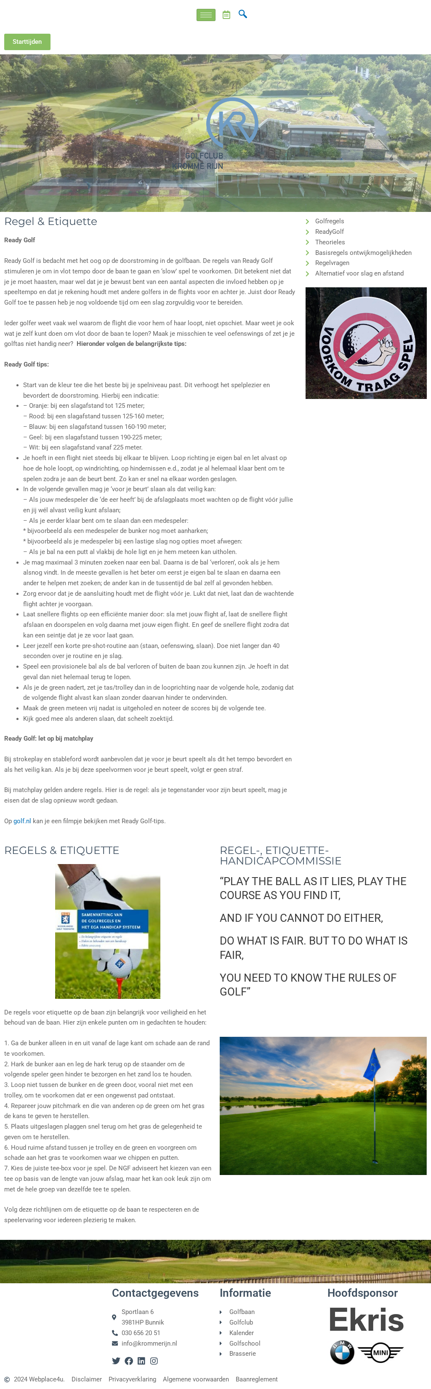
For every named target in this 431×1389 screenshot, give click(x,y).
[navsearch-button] (242, 14)
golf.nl (22, 821)
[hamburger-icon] (206, 15)
